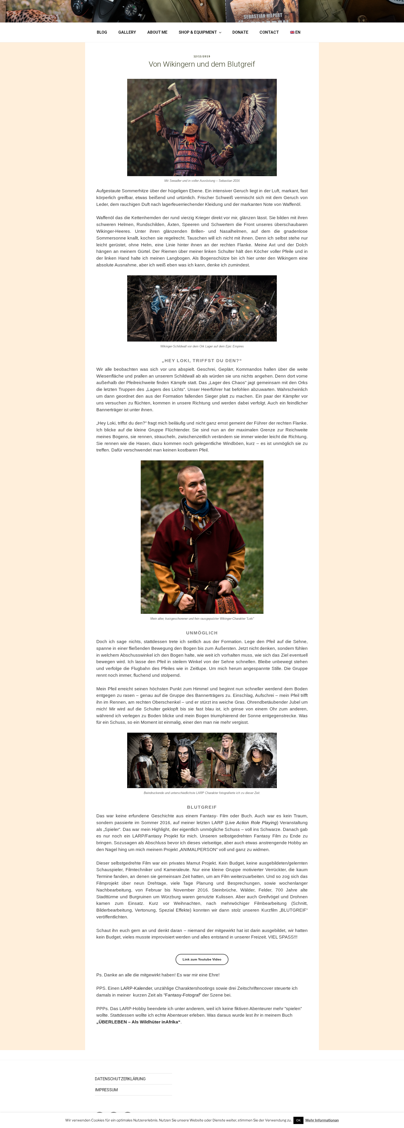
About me (157, 32)
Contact (269, 32)
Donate (240, 32)
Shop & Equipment (198, 32)
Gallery (127, 32)
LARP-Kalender (136, 988)
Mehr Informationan (322, 1120)
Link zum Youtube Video (202, 959)
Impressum (106, 1090)
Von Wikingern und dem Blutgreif (202, 64)
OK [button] (298, 1120)
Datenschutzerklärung (120, 1079)
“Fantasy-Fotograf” (182, 995)
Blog (102, 32)
